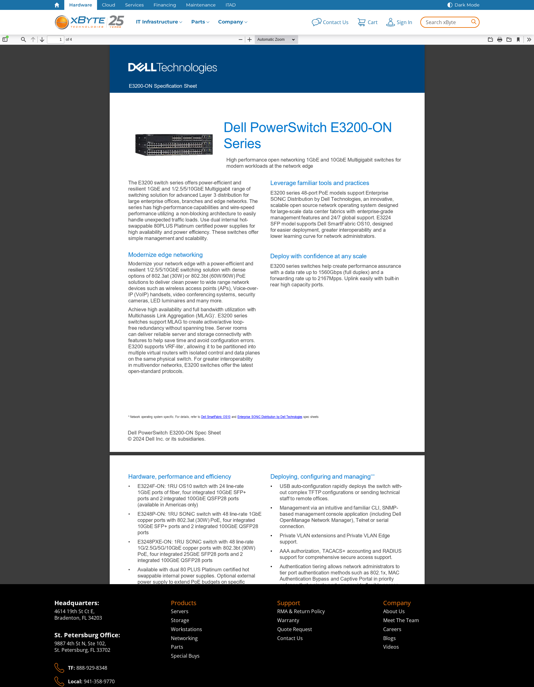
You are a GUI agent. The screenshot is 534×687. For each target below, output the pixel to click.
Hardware (80, 5)
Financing (165, 5)
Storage (180, 620)
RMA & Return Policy (301, 611)
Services (134, 5)
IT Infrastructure (157, 22)
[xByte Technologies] (89, 22)
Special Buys (185, 655)
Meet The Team (401, 620)
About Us (394, 611)
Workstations (186, 629)
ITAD (231, 5)
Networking (184, 638)
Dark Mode (467, 5)
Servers (180, 611)
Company (230, 22)
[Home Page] (56, 5)
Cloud (108, 5)
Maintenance (201, 5)
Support (288, 603)
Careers (392, 629)
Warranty (288, 620)
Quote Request (294, 629)
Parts (198, 22)
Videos (391, 646)
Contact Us (290, 638)
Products (184, 603)
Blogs (389, 638)
